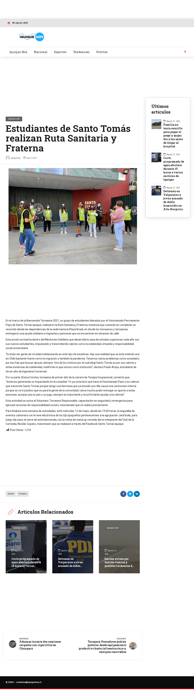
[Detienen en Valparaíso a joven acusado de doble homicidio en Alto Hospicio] (72, 547)
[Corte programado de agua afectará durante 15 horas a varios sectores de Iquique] (26, 547)
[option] (73, 216)
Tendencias (81, 52)
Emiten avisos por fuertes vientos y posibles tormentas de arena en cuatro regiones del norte (119, 565)
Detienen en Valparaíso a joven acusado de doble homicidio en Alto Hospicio (70, 565)
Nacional (40, 52)
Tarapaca (23, 493)
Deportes (60, 52)
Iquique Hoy (18, 52)
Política (102, 52)
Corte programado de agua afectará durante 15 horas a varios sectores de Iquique (26, 564)
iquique (11, 493)
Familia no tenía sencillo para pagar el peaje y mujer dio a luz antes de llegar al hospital (173, 135)
